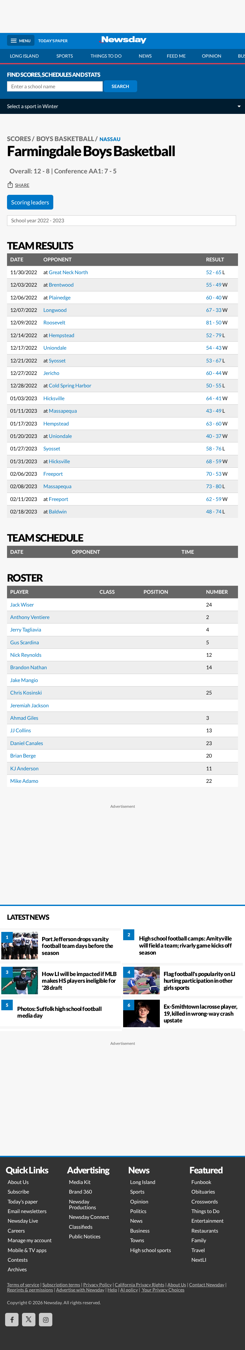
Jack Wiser (22, 604)
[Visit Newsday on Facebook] (12, 1319)
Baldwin (58, 511)
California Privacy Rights (139, 1284)
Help (112, 1289)
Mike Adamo (24, 781)
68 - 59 (214, 461)
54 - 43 (214, 348)
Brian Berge (23, 755)
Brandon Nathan (28, 667)
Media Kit (80, 1182)
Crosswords (204, 1201)
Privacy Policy (97, 1284)
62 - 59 (214, 499)
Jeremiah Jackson (29, 705)
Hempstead (61, 335)
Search (120, 86)
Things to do (106, 56)
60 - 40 (214, 297)
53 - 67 (214, 360)
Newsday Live (23, 1221)
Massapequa (63, 411)
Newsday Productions (82, 1204)
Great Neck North (68, 272)
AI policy (129, 1289)
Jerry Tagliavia (25, 629)
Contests (18, 1260)
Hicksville (53, 398)
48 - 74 (214, 511)
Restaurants (204, 1230)
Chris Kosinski (26, 692)
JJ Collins (20, 730)
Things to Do (205, 1211)
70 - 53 (214, 474)
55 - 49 (214, 285)
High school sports (150, 1250)
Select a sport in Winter (32, 106)
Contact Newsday (206, 1284)
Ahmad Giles (24, 718)
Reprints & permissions (30, 1289)
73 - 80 (214, 486)
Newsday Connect (89, 1217)
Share (22, 185)
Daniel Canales (26, 743)
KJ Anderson (24, 768)
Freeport (53, 474)
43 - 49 (214, 411)
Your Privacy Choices (162, 1289)
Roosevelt (54, 322)
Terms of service (23, 1284)
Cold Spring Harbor (70, 385)
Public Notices (84, 1236)
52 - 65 (214, 272)
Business (140, 1230)
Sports (64, 56)
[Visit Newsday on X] (28, 1319)
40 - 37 (214, 436)
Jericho (51, 373)
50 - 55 (214, 385)
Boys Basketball (65, 138)
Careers (16, 1230)
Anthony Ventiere (29, 617)
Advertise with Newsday (80, 1289)
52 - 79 (214, 335)
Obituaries (203, 1191)
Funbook (201, 1182)
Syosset (57, 360)
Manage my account (30, 1240)
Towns (137, 1240)
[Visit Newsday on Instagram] (45, 1319)
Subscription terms (61, 1284)
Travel (198, 1250)
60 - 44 (214, 373)
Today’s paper (23, 1201)
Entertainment (207, 1221)
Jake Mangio (24, 680)
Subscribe (18, 1191)
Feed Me (176, 56)
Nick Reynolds (25, 655)
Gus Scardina (24, 642)
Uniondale (54, 348)
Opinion (211, 56)
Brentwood (61, 285)
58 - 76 (214, 448)
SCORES (19, 138)
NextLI (198, 1260)
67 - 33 (214, 310)
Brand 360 (80, 1191)
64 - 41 (214, 398)
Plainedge (60, 297)
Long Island (24, 56)
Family (198, 1240)
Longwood (55, 310)
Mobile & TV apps (27, 1250)
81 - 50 (214, 322)
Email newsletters (27, 1211)
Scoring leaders (30, 202)
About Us (18, 1182)
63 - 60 (214, 423)
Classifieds (81, 1227)
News (145, 56)
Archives (17, 1269)
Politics (138, 1211)
